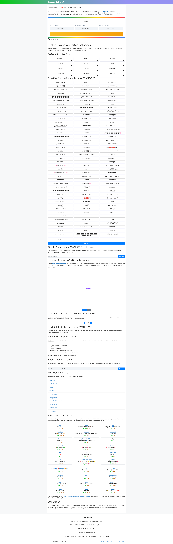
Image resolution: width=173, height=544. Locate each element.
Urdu (60, 452)
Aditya (113, 459)
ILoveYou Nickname (110, 2)
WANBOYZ (106, 11)
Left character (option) (54, 25)
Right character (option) (104, 25)
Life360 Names (121, 2)
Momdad (112, 445)
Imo (113, 425)
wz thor (51, 387)
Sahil (86, 482)
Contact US (121, 541)
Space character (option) (80, 25)
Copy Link (121, 368)
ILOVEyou (60, 432)
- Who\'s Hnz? (53, 407)
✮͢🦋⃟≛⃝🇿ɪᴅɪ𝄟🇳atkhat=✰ (86, 439)
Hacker (113, 468)
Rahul (86, 425)
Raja (60, 459)
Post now (121, 256)
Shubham (112, 482)
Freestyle (60, 475)
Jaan (86, 445)
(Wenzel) (51, 390)
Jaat (86, 489)
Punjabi (86, 468)
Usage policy (114, 541)
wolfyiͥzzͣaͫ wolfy (53, 384)
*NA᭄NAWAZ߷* (54, 397)
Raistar (60, 439)
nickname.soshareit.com (59, 263)
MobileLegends (113, 475)
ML (60, 425)
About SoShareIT (97, 541)
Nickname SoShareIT (55, 2)
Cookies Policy (106, 541)
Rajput (60, 482)
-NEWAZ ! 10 (52, 411)
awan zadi (52, 380)
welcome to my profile (87, 459)
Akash (86, 475)
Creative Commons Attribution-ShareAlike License (76, 496)
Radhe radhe (60, 445)
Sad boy (113, 489)
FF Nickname (100, 2)
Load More (86, 243)
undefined (113, 432)
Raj (86, 452)
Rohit (60, 489)
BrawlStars (113, 452)
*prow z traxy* (53, 404)
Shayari (86, 432)
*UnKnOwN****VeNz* (55, 401)
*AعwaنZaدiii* (53, 394)
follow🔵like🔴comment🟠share (60, 468)
